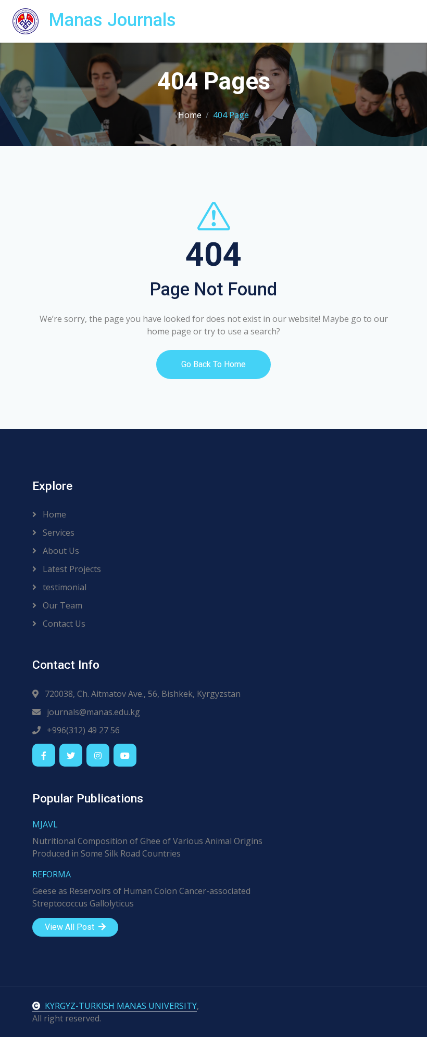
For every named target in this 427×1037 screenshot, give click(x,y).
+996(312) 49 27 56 (82, 730)
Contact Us (63, 623)
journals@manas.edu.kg (92, 712)
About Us (60, 550)
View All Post (70, 927)
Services (57, 532)
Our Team (61, 605)
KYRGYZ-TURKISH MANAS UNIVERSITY (121, 1006)
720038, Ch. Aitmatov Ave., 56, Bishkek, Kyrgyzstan (142, 693)
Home (190, 115)
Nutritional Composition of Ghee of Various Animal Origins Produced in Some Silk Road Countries (147, 847)
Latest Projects (71, 569)
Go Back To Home (213, 364)
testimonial (63, 587)
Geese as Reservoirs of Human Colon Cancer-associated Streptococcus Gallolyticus (141, 897)
